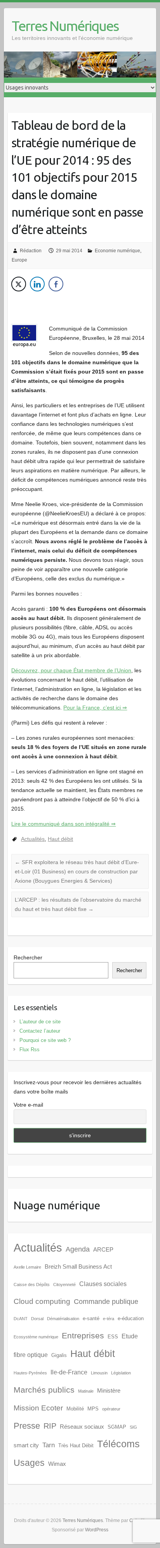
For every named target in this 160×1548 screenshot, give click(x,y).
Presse (27, 1426)
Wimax (57, 1464)
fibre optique (31, 1355)
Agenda (78, 1249)
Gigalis (59, 1355)
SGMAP (117, 1427)
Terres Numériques (65, 26)
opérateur (111, 1409)
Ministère (108, 1391)
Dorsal (37, 1318)
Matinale (86, 1391)
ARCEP (103, 1250)
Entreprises (83, 1335)
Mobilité (75, 1409)
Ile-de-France (68, 1372)
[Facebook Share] (56, 284)
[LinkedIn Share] (37, 284)
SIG (133, 1427)
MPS (93, 1409)
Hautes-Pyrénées (30, 1373)
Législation (121, 1373)
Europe (19, 260)
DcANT (21, 1318)
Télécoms (118, 1444)
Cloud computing (42, 1301)
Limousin (99, 1373)
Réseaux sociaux (82, 1427)
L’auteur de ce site (40, 1022)
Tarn (48, 1445)
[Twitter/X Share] (18, 284)
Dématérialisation (63, 1318)
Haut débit (60, 839)
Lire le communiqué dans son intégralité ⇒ (63, 824)
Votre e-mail (28, 1105)
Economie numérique (117, 250)
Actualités (33, 839)
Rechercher (28, 957)
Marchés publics (44, 1390)
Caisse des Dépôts (32, 1284)
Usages (29, 1463)
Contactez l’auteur (39, 1031)
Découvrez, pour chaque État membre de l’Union (71, 670)
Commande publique (106, 1301)
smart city (26, 1445)
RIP (49, 1426)
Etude (130, 1336)
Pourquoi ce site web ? (45, 1040)
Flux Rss (29, 1049)
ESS (113, 1337)
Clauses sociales (103, 1284)
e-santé (91, 1318)
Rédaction (31, 250)
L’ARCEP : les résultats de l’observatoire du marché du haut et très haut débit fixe (78, 904)
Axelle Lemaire (27, 1267)
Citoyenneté (64, 1284)
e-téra (108, 1318)
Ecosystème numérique (36, 1336)
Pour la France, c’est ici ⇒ (95, 707)
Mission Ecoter (38, 1408)
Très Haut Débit (76, 1445)
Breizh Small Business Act (78, 1267)
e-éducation (131, 1318)
